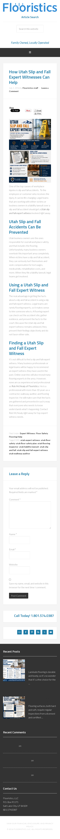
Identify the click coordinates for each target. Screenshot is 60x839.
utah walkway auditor (19, 453)
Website (13, 564)
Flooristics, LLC (30, 9)
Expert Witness (27, 433)
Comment (15, 499)
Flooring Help (15, 436)
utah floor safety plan (26, 443)
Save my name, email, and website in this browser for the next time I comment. (28, 585)
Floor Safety (42, 433)
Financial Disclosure (28, 823)
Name (13, 534)
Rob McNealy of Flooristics (25, 386)
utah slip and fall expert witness (32, 450)
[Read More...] (10, 690)
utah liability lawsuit (29, 446)
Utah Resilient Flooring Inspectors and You (41, 699)
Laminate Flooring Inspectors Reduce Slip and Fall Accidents (40, 664)
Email (12, 549)
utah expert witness (30, 440)
